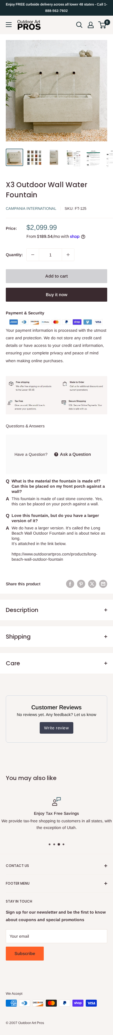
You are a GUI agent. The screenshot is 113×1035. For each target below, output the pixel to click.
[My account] (91, 25)
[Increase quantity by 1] (68, 255)
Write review (56, 728)
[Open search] (79, 25)
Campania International (31, 208)
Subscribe (24, 953)
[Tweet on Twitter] (92, 584)
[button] (102, 24)
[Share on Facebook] (70, 584)
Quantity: (14, 254)
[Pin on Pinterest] (81, 584)
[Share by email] (103, 584)
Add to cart (56, 276)
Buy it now (56, 294)
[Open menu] (9, 24)
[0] (102, 24)
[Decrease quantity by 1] (33, 255)
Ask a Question (75, 454)
